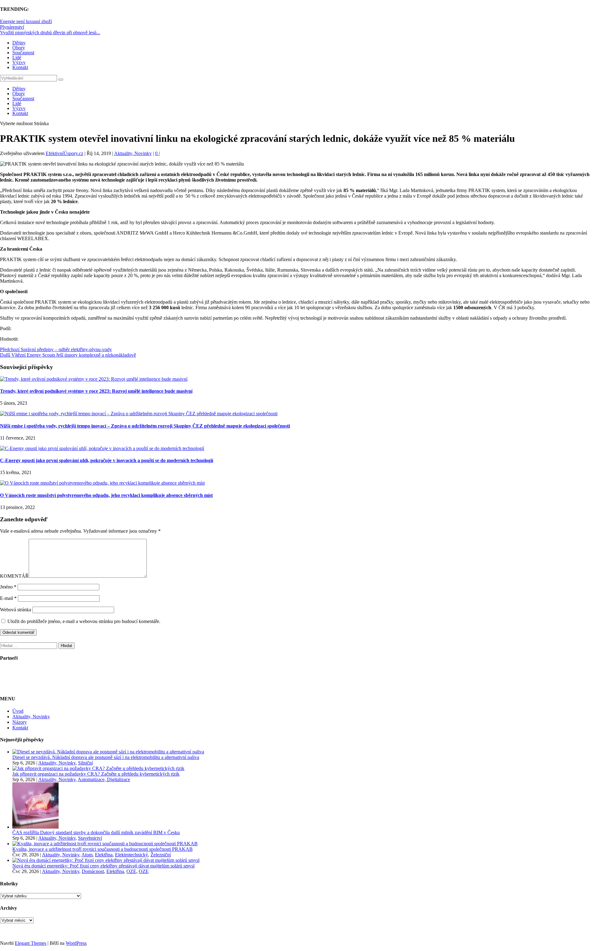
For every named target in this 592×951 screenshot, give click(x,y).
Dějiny (19, 42)
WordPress (76, 943)
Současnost (23, 52)
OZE (131, 871)
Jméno (8, 586)
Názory (19, 722)
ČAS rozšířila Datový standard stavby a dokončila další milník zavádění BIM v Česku (96, 832)
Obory (18, 47)
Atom (86, 854)
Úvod (17, 711)
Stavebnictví (90, 838)
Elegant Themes (30, 943)
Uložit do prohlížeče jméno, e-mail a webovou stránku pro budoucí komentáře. (83, 621)
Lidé (16, 57)
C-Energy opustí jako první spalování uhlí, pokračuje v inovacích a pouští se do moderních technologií (106, 460)
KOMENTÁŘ (14, 576)
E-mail (8, 598)
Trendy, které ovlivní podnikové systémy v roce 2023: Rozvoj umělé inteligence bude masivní (96, 391)
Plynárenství (12, 27)
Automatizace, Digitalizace (104, 779)
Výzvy (19, 62)
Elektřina (104, 854)
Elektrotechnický (131, 854)
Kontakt (20, 67)
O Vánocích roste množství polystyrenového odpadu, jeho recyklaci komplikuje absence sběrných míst (106, 495)
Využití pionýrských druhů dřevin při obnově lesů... (50, 32)
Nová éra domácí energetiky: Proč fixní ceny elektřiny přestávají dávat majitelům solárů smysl (103, 865)
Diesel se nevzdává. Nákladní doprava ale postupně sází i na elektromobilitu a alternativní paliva (105, 757)
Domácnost (93, 871)
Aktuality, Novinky (133, 153)
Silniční (85, 762)
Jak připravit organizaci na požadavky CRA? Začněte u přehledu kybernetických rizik (95, 774)
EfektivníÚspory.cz (64, 153)
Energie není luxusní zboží (26, 21)
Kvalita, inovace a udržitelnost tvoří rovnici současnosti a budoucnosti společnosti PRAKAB (102, 849)
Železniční (160, 854)
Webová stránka (15, 609)
